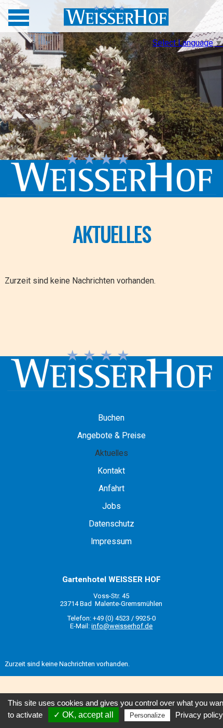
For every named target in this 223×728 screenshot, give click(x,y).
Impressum (111, 541)
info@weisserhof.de (121, 626)
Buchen (111, 418)
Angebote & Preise (111, 435)
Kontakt (111, 471)
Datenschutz (111, 524)
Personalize (147, 715)
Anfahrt (111, 488)
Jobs (111, 506)
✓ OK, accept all (83, 714)
